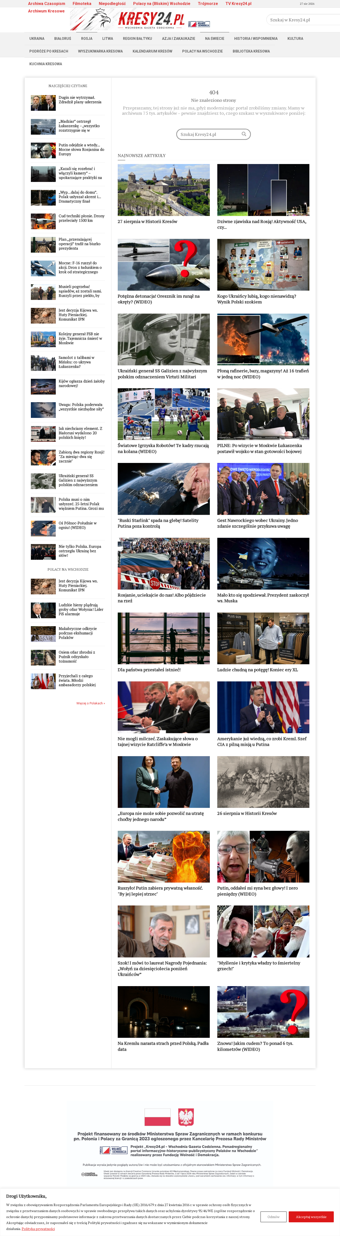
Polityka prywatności (38, 1228)
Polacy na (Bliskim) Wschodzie (161, 3)
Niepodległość (112, 3)
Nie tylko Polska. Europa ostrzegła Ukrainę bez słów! (80, 551)
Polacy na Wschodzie (202, 51)
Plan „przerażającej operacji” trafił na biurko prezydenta (80, 243)
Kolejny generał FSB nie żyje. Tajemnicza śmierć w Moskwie (80, 338)
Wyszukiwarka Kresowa (100, 51)
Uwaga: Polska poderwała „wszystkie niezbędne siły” (81, 406)
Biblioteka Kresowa (251, 51)
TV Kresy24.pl (238, 3)
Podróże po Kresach (48, 51)
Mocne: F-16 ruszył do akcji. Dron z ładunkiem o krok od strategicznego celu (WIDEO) (80, 270)
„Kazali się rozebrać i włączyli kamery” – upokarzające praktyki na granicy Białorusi (80, 175)
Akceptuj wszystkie (311, 1216)
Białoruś (62, 39)
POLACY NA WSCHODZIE (68, 569)
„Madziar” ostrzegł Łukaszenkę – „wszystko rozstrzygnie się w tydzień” (79, 128)
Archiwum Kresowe (46, 11)
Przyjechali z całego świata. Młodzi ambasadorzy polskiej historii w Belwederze (77, 682)
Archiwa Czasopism (46, 3)
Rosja (86, 39)
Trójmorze (208, 3)
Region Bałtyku (137, 39)
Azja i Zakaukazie (178, 39)
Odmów (274, 1216)
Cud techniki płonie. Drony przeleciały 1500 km (82, 218)
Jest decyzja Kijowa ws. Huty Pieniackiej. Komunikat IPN (78, 314)
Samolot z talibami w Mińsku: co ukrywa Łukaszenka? (76, 362)
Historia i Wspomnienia (256, 39)
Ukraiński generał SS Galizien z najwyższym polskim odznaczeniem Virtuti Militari (78, 482)
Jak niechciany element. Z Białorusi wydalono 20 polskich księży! (80, 433)
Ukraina (36, 39)
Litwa (107, 39)
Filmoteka (82, 3)
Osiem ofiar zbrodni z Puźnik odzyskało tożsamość (77, 656)
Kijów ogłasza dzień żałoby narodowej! (82, 383)
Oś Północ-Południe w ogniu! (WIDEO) (78, 525)
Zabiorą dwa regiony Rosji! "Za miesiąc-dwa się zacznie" (81, 456)
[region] (170, 1212)
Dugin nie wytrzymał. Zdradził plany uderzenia (80, 99)
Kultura (295, 39)
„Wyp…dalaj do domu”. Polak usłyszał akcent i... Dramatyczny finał (80, 196)
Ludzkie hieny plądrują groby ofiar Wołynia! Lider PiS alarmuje (81, 609)
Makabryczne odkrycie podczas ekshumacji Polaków (78, 633)
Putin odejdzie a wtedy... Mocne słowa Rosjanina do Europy (81, 149)
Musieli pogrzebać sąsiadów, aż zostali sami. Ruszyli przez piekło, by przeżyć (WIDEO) (80, 293)
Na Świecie (214, 39)
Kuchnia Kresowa (45, 64)
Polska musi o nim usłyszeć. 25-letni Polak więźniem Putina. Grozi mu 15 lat (81, 506)
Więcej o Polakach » (90, 703)
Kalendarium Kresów (152, 51)
